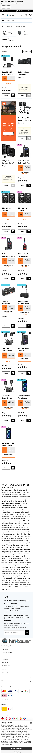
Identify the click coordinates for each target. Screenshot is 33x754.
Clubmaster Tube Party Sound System (24, 255)
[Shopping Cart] (30, 15)
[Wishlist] (26, 15)
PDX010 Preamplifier (6, 302)
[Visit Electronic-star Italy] (17, 718)
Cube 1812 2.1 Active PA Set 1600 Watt (7, 73)
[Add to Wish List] (14, 57)
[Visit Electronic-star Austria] (6, 718)
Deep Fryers (4, 672)
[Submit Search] (3, 20)
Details (6, 95)
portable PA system (16, 560)
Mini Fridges (4, 649)
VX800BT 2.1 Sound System (7, 350)
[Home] (4, 26)
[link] (8, 62)
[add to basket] (13, 95)
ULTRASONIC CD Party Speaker (24, 397)
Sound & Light (10, 26)
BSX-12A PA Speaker (6, 209)
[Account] (21, 15)
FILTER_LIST (28, 51)
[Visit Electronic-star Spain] (21, 718)
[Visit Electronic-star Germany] (2, 718)
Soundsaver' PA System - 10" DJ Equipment (24, 119)
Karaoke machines (6, 669)
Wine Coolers (4, 659)
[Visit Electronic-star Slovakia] (24, 718)
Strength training (5, 665)
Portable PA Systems (6, 652)
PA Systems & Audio (20, 26)
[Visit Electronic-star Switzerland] (10, 718)
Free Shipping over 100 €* (25, 10)
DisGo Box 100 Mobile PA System (8, 255)
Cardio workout (5, 655)
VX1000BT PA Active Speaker (23, 302)
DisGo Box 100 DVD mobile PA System (23, 162)
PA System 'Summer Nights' (8, 162)
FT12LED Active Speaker (23, 350)
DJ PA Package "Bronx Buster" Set (23, 73)
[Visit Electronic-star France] (13, 718)
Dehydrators (4, 662)
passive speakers (7, 505)
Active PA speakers (23, 549)
